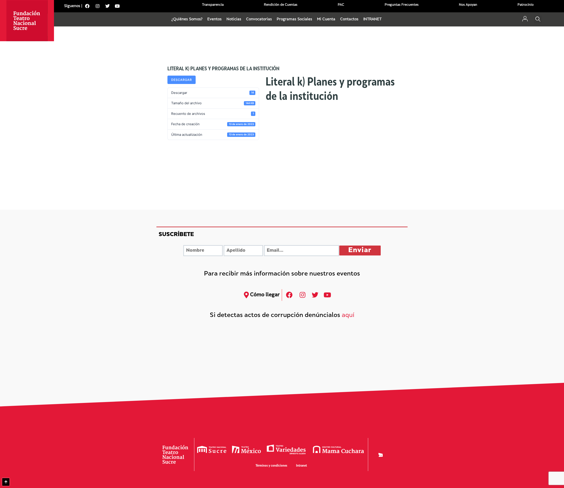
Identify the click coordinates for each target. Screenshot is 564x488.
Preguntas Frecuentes (402, 5)
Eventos (214, 19)
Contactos (349, 19)
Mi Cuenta (326, 19)
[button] (538, 19)
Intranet (301, 466)
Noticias (233, 19)
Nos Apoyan (468, 5)
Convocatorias (259, 19)
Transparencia (213, 5)
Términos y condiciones (271, 466)
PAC (341, 5)
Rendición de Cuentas (280, 5)
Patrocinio (526, 5)
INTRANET (372, 19)
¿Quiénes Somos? (186, 19)
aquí (348, 316)
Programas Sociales (294, 19)
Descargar (181, 80)
